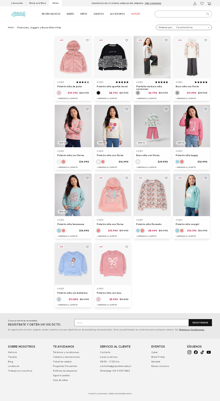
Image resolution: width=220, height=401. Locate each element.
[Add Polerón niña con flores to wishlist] (87, 109)
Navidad (155, 361)
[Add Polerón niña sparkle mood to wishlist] (126, 40)
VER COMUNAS (153, 3)
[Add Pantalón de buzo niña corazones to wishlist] (166, 40)
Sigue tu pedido (61, 375)
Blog (10, 361)
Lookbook (13, 366)
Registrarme (200, 322)
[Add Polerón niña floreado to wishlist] (166, 178)
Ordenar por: (165, 27)
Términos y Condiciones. (192, 329)
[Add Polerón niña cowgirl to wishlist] (205, 178)
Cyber (154, 353)
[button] (209, 3)
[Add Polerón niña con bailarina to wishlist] (87, 247)
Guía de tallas (60, 380)
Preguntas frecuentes (65, 366)
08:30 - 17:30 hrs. (110, 361)
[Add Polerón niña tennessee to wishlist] (87, 178)
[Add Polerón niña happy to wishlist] (205, 109)
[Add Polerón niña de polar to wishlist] (87, 40)
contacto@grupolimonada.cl (115, 366)
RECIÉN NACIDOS (51, 13)
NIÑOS (83, 13)
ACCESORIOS (117, 13)
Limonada (17, 3)
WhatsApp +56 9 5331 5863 (115, 370)
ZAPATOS (99, 13)
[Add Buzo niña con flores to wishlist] (205, 40)
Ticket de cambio (62, 361)
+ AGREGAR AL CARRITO (67, 98)
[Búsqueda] (208, 14)
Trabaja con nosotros (20, 370)
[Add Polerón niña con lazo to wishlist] (126, 247)
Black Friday (158, 356)
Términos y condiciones (66, 353)
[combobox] (183, 14)
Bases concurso (160, 366)
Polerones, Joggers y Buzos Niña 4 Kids (39, 27)
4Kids (55, 3)
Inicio (11, 27)
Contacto (105, 353)
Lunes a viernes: (109, 356)
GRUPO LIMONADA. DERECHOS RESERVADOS (111, 393)
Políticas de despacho (65, 370)
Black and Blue (37, 3)
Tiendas (12, 356)
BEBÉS (70, 13)
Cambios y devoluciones (66, 356)
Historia (12, 353)
